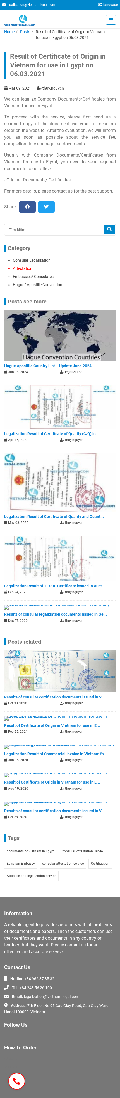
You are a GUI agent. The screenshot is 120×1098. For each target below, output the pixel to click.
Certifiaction (100, 864)
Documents (14, 1074)
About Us (12, 1058)
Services (11, 1066)
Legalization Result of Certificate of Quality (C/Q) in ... (52, 434)
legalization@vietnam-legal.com (31, 5)
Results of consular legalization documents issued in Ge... (55, 614)
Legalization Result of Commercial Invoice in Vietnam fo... (55, 754)
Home (9, 31)
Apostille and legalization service (31, 876)
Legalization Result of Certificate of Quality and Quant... (54, 516)
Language (110, 5)
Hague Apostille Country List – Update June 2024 (48, 366)
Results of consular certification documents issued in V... (54, 697)
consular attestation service (63, 864)
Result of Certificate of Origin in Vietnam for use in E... (52, 725)
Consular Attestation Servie (82, 851)
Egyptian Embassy (21, 864)
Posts (25, 31)
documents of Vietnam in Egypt (30, 851)
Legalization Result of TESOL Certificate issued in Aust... (54, 586)
